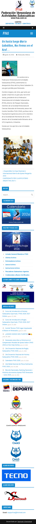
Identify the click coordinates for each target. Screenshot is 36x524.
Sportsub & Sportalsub (25, 521)
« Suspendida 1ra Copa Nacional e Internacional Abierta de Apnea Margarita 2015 (17, 173)
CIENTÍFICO (26, 24)
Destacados (21, 55)
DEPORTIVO (10, 24)
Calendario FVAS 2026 (12, 360)
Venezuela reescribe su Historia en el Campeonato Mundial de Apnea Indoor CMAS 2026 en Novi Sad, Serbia (17, 342)
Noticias (27, 55)
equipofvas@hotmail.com (17, 512)
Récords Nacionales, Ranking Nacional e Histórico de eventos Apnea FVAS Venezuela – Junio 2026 (17, 372)
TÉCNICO (18, 24)
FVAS (6, 33)
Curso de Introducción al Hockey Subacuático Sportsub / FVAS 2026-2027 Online (16, 313)
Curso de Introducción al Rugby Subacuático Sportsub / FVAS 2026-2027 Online (16, 322)
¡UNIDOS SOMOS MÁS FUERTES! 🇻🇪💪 (18, 334)
